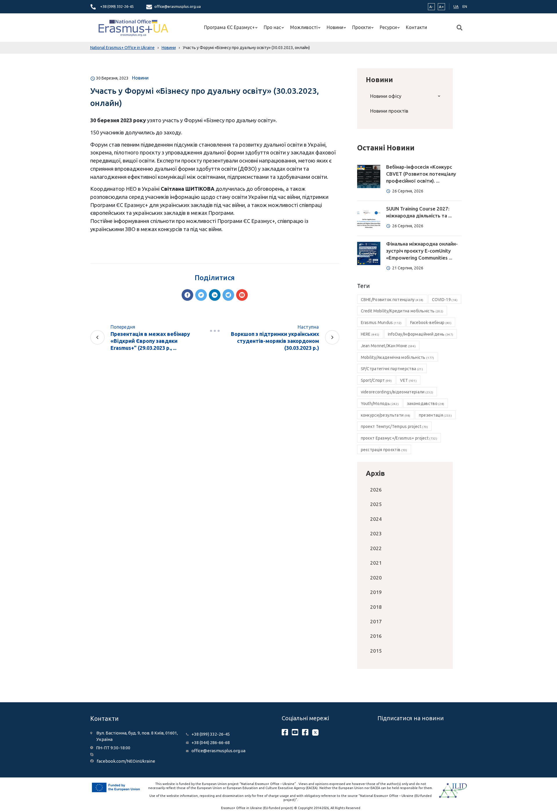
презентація (435, 415)
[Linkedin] (214, 295)
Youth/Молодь (380, 403)
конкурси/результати (385, 415)
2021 (376, 563)
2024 (376, 519)
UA (456, 6)
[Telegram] (228, 295)
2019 (376, 592)
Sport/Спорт (376, 380)
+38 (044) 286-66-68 (210, 742)
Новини (335, 27)
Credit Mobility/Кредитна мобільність (402, 311)
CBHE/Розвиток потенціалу (392, 299)
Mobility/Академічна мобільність (397, 357)
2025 (376, 504)
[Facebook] (187, 295)
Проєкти (361, 27)
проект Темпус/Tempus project (394, 426)
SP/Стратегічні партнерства (392, 368)
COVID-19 (445, 299)
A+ (441, 7)
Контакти (416, 27)
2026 (376, 489)
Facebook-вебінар (430, 322)
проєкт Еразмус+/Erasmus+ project (399, 438)
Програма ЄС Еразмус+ (229, 27)
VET (408, 380)
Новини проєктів (389, 111)
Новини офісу (385, 96)
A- (431, 7)
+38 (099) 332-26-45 (117, 6)
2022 (376, 548)
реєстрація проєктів (384, 449)
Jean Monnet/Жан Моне (388, 345)
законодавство (425, 403)
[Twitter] (201, 295)
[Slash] (214, 331)
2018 (376, 607)
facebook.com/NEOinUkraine (126, 761)
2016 (376, 636)
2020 (376, 577)
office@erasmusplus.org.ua (177, 6)
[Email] (242, 295)
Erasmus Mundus (381, 322)
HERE (370, 334)
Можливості (304, 27)
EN (464, 6)
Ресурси (388, 27)
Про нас (272, 27)
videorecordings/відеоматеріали (397, 392)
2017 (376, 621)
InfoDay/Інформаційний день (420, 334)
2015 (376, 650)
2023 (376, 533)
